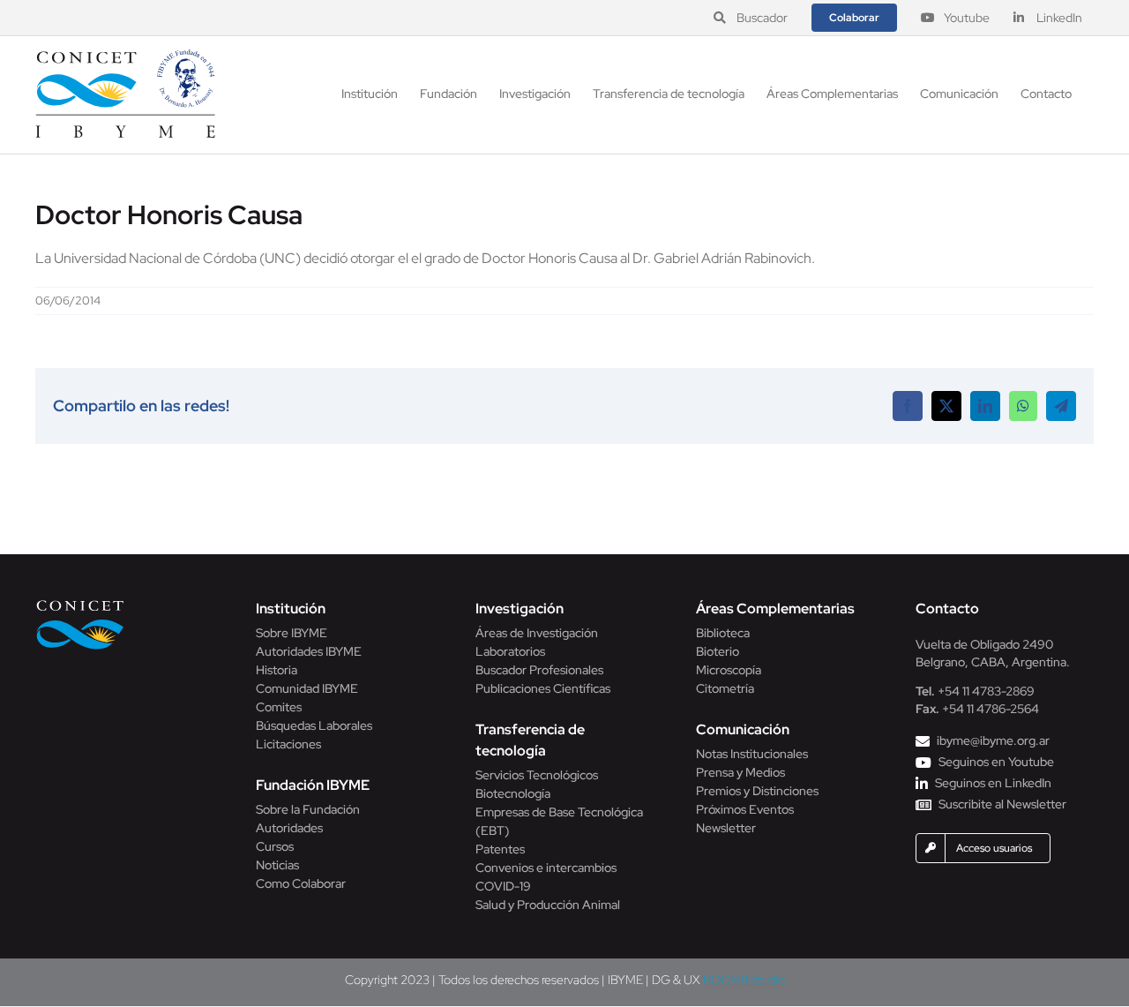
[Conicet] (80, 605)
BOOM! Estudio (744, 980)
